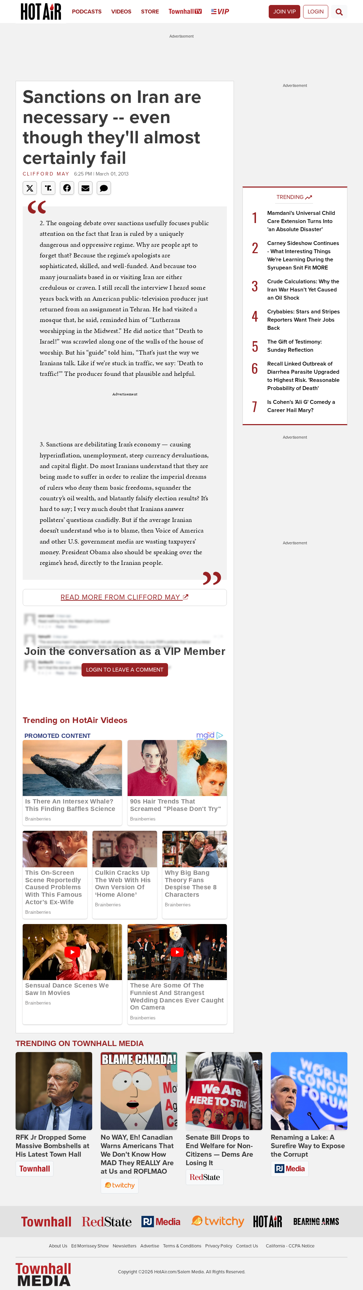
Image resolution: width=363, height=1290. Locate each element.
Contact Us (247, 1246)
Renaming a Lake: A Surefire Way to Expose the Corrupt (308, 1146)
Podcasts (87, 11)
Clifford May (47, 174)
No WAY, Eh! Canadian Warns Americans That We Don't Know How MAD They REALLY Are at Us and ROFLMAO (137, 1154)
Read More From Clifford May (122, 597)
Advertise (149, 1246)
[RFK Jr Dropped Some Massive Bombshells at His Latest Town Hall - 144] (54, 1091)
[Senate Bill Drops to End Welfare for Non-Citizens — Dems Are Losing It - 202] (224, 1091)
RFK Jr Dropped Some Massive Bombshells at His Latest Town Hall (52, 1146)
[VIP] (225, 11)
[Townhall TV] (190, 11)
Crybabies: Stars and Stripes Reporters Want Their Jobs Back (303, 320)
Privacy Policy (218, 1246)
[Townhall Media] (43, 1274)
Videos (121, 11)
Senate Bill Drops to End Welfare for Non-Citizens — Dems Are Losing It (219, 1150)
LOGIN (316, 11)
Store (150, 11)
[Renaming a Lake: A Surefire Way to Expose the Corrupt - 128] (309, 1091)
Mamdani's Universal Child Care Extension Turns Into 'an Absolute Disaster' (301, 221)
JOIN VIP (284, 11)
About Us (58, 1246)
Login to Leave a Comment (124, 669)
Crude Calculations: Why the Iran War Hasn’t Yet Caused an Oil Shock (303, 289)
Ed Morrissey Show (90, 1246)
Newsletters (124, 1246)
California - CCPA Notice (290, 1246)
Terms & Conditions (182, 1246)
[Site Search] (339, 11)
